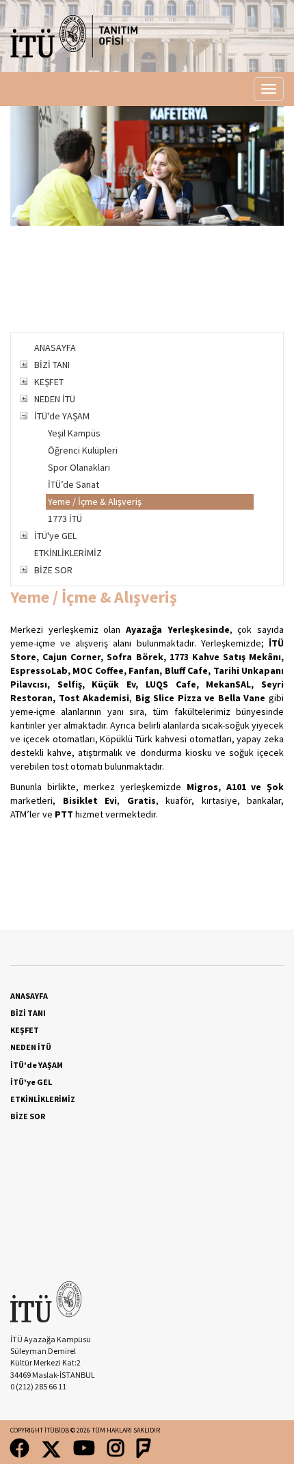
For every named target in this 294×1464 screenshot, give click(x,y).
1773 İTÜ (65, 518)
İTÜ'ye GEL (55, 536)
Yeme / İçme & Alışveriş (95, 501)
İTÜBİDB (56, 1430)
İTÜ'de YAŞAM (62, 416)
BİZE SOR (53, 570)
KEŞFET (49, 382)
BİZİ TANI (52, 364)
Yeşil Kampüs (74, 433)
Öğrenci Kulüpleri (83, 450)
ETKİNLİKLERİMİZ (68, 553)
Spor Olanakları (79, 467)
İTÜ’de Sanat (73, 484)
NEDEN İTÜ (54, 399)
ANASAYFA (55, 347)
